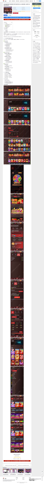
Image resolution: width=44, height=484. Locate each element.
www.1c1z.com (21, 482)
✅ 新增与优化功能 (7, 26)
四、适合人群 (6, 28)
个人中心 (17, 478)
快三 (36, 50)
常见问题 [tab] (10, 15)
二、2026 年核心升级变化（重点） (8, 24)
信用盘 (34, 47)
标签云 (16, 479)
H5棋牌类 (19, 473)
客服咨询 (23, 479)
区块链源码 (37, 48)
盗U (34, 55)
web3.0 (34, 46)
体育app (38, 46)
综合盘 (38, 57)
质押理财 (36, 60)
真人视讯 (35, 56)
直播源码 (39, 55)
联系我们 (35, 33)
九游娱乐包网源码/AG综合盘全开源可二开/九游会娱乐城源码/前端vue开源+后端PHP (36, 18)
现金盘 (36, 53)
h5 (37, 42)
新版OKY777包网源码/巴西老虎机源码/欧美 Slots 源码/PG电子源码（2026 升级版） (36, 23)
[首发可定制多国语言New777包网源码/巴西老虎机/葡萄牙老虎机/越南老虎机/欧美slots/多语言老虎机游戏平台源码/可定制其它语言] (20, 471)
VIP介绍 (23, 478)
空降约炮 (34, 57)
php (36, 45)
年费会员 (35, 5)
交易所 (36, 46)
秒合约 (39, 56)
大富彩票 (37, 49)
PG (37, 44)
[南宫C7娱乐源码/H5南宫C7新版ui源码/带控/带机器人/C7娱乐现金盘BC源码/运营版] (13, 471)
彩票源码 (6, 473)
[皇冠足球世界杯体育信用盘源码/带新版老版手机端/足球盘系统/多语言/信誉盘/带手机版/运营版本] (6, 471)
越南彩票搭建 (34, 61)
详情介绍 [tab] (6, 15)
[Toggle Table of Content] (11, 22)
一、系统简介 (6, 23)
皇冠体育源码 (38, 54)
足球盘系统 (36, 62)
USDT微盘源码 (38, 45)
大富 (34, 49)
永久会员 (39, 5)
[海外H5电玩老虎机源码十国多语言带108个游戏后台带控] (28, 471)
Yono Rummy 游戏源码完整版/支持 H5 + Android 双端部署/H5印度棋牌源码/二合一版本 (36, 26)
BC (34, 42)
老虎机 (35, 58)
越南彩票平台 (38, 60)
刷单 (34, 48)
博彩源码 (16, 9)
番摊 (36, 54)
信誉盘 (36, 47)
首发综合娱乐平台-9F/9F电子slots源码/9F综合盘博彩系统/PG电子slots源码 (36, 21)
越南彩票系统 (37, 61)
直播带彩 (36, 55)
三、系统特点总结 (6, 27)
